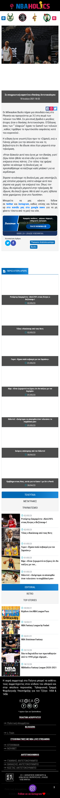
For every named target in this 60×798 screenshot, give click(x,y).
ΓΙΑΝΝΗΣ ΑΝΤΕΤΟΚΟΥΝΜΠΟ (22, 760)
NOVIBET (12, 748)
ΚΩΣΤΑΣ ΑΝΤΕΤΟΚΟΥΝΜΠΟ (21, 767)
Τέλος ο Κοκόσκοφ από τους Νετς (36, 533)
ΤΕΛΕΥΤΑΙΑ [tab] (30, 494)
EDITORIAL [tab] (30, 587)
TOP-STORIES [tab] (30, 600)
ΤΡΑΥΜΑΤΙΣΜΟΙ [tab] (30, 507)
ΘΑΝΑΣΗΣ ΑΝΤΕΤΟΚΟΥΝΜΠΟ (23, 764)
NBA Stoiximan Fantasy (32, 639)
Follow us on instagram (30, 793)
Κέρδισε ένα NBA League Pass (35, 611)
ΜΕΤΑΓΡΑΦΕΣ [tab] (30, 501)
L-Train (10, 732)
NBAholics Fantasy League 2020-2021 (39, 667)
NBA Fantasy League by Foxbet (35, 625)
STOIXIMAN (13, 744)
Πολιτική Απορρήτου (18, 723)
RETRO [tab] (30, 593)
